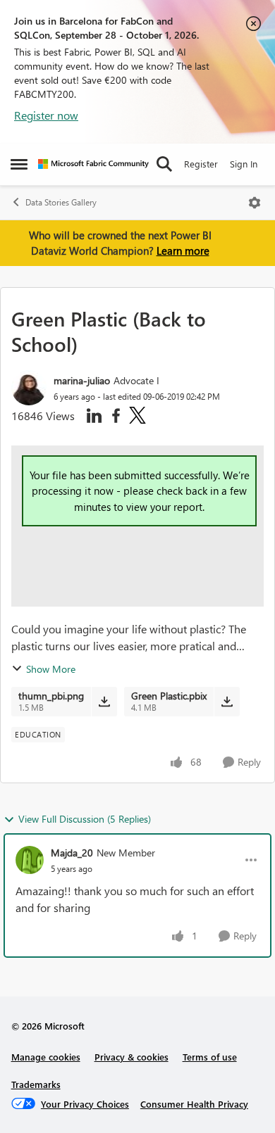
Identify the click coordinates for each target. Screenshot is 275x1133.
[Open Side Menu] (19, 164)
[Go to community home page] (93, 164)
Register (201, 164)
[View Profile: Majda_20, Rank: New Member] (30, 860)
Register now (46, 115)
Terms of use (210, 1057)
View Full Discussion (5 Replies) (84, 818)
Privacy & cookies (131, 1057)
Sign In (243, 164)
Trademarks (36, 1084)
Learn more (183, 250)
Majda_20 (72, 852)
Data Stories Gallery (61, 202)
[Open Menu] (254, 203)
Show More (50, 669)
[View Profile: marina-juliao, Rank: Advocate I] (29, 387)
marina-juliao (82, 380)
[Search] (164, 164)
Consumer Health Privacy (194, 1104)
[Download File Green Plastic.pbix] (227, 701)
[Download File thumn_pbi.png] (104, 701)
